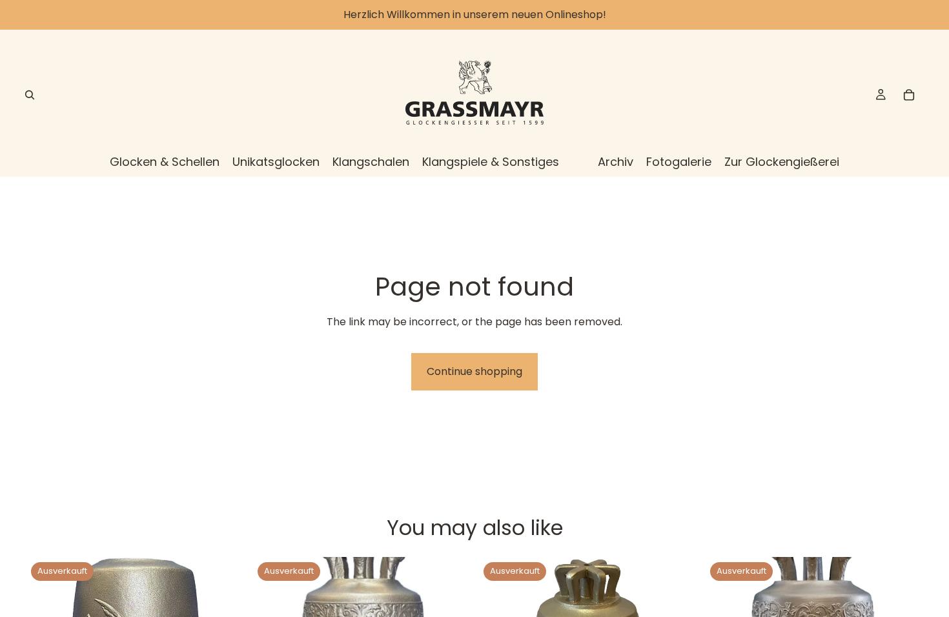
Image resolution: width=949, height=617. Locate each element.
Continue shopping (474, 371)
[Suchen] (29, 95)
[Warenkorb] (909, 95)
